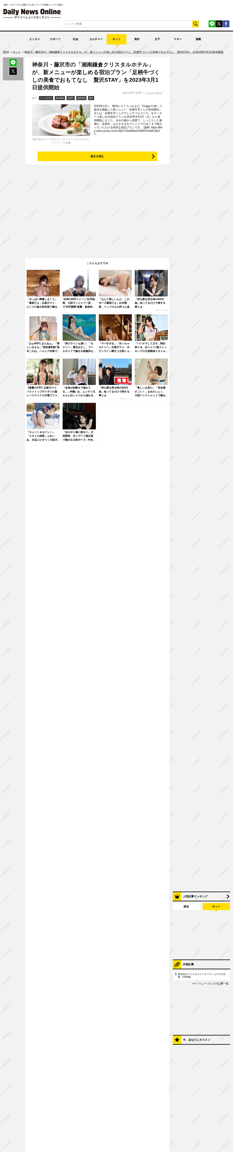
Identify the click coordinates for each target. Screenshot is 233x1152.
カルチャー (96, 39)
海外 (137, 39)
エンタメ (34, 39)
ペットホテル (46, 98)
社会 (75, 39)
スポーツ (55, 39)
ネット (116, 39)
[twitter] (219, 23)
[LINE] (212, 23)
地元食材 (60, 98)
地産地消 (81, 98)
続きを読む (97, 156)
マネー (178, 39)
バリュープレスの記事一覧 (212, 983)
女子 (157, 39)
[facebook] (226, 23)
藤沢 (91, 98)
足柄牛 (71, 98)
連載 (198, 39)
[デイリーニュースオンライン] (32, 12)
